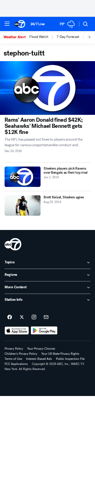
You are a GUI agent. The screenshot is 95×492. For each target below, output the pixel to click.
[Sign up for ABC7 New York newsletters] (46, 317)
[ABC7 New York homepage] (19, 24)
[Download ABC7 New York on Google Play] (44, 330)
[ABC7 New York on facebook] (10, 317)
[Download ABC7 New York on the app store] (17, 330)
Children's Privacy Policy (21, 353)
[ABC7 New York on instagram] (34, 317)
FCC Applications (16, 363)
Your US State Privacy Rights (60, 353)
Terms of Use (13, 358)
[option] (16, 37)
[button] (7, 24)
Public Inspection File (70, 358)
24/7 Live (37, 24)
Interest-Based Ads (39, 358)
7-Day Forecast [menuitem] (67, 37)
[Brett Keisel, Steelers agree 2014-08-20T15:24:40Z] (23, 205)
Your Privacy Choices (41, 348)
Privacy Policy (14, 348)
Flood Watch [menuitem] (38, 37)
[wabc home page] (13, 244)
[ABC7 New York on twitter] (22, 317)
